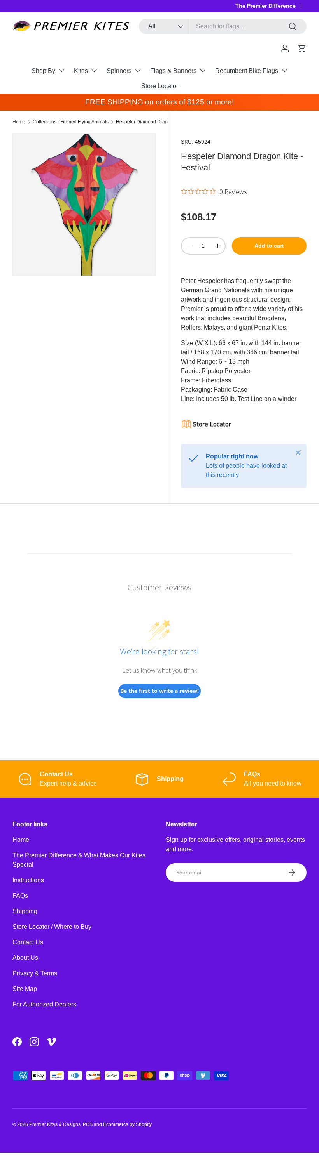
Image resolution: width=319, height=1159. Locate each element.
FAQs (20, 895)
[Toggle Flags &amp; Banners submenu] (202, 70)
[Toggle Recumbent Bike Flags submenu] (284, 70)
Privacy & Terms (34, 973)
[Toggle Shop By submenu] (61, 70)
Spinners (119, 71)
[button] (301, 48)
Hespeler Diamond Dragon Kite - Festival (159, 122)
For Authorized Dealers (44, 1004)
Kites (81, 71)
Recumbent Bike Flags (246, 71)
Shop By (43, 71)
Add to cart (269, 246)
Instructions (28, 880)
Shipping (24, 911)
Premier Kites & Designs (55, 1124)
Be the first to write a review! (159, 690)
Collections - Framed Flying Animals (71, 122)
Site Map (24, 988)
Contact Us (27, 942)
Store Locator (159, 86)
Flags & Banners (173, 71)
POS (88, 1124)
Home (18, 122)
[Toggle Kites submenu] (94, 70)
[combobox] (223, 26)
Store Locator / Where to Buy (51, 926)
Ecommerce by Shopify (127, 1124)
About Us (25, 957)
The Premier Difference (265, 6)
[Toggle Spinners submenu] (137, 70)
